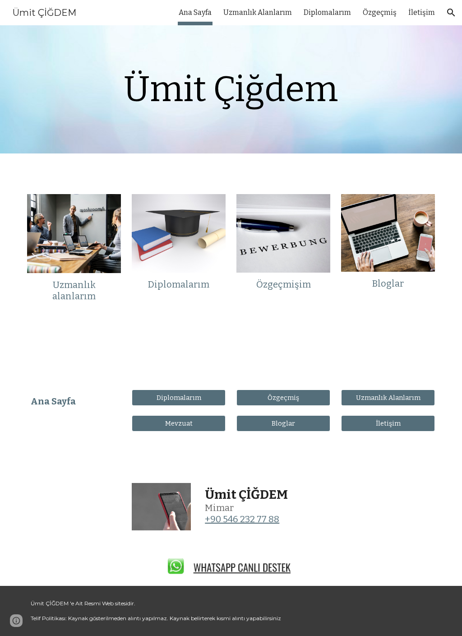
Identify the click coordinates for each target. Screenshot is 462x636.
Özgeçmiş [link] (380, 12)
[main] (231, 89)
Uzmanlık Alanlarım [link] (257, 12)
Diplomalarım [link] (327, 12)
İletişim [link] (421, 12)
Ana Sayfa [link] (195, 12)
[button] (451, 12)
